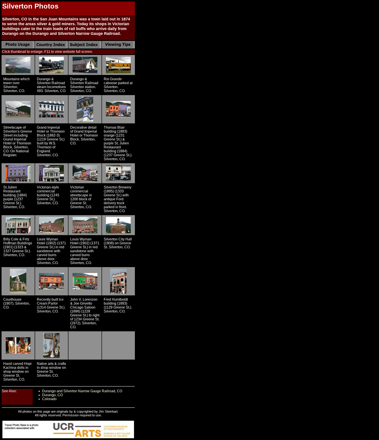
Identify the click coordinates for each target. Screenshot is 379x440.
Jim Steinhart (108, 411)
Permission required (77, 415)
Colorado (49, 399)
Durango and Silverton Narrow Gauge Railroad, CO (82, 391)
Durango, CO (52, 395)
